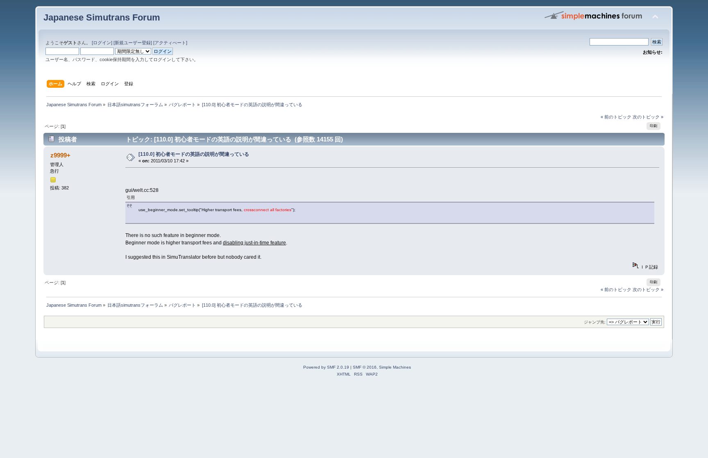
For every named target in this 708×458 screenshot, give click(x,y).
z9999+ (60, 155)
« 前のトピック (616, 116)
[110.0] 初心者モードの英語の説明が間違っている (193, 154)
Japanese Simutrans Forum (101, 17)
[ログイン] (102, 42)
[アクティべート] (170, 42)
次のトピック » (648, 116)
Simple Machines (395, 367)
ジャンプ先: (595, 322)
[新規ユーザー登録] (132, 42)
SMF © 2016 (365, 367)
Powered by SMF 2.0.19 (326, 367)
